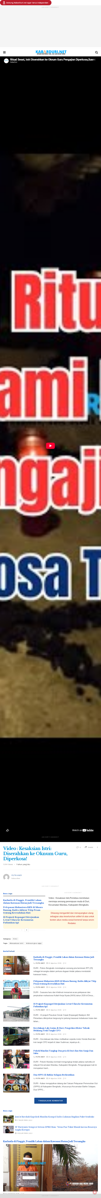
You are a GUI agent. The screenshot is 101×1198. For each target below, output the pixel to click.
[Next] (27, 930)
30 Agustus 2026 (54, 963)
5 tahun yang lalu (24, 1120)
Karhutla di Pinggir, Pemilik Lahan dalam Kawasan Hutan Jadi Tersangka (44, 1141)
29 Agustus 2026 (54, 1034)
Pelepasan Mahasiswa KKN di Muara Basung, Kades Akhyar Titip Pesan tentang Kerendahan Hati (23, 910)
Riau (15, 939)
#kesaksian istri (16, 943)
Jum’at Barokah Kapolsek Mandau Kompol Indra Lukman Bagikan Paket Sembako (54, 1117)
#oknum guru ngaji (34, 943)
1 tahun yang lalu (23, 864)
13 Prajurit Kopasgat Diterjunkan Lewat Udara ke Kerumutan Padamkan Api (21, 920)
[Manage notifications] (95, 1192)
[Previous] (22, 930)
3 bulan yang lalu (24, 1133)
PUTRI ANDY (16, 875)
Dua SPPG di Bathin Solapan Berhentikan (53, 1075)
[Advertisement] (50, 28)
